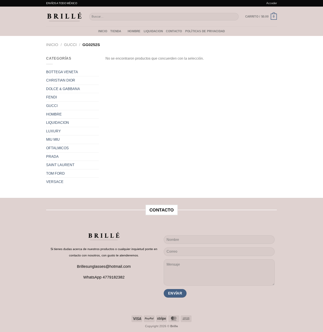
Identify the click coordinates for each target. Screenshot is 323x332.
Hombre (134, 31)
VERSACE (55, 182)
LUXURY (53, 131)
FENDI (51, 97)
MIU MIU (53, 139)
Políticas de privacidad (205, 31)
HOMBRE (54, 114)
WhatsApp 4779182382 (104, 277)
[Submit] (234, 16)
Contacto (174, 31)
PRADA (52, 156)
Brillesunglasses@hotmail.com (104, 266)
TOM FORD (55, 173)
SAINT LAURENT (60, 165)
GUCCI (70, 44)
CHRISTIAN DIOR (60, 80)
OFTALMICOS (57, 148)
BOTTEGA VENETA (62, 72)
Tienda (115, 31)
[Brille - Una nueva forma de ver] (64, 16)
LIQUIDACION (153, 31)
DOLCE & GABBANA (63, 89)
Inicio (102, 31)
